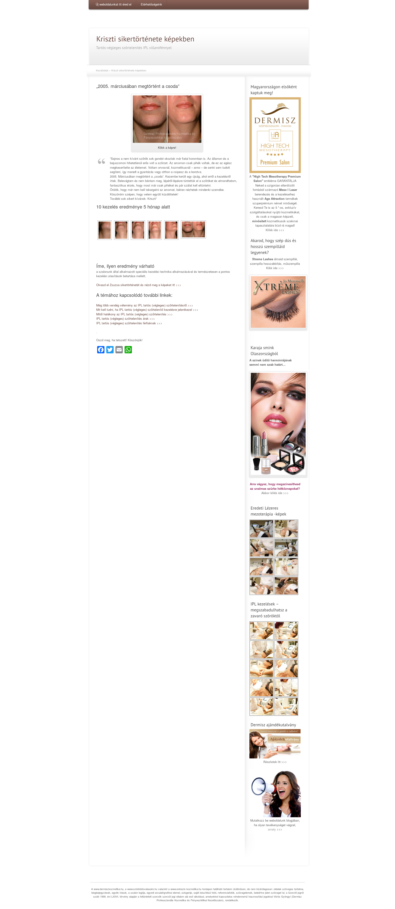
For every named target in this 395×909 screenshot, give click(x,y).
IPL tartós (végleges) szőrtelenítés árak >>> (125, 318)
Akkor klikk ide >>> (275, 493)
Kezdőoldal (102, 70)
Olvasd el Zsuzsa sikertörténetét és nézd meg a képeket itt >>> (138, 285)
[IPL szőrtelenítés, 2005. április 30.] (138, 230)
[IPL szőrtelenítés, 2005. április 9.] (121, 230)
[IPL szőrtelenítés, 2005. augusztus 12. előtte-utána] (193, 229)
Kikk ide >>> (275, 268)
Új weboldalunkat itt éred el (113, 4)
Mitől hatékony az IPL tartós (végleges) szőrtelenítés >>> (134, 314)
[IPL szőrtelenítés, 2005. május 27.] (155, 230)
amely (275, 829)
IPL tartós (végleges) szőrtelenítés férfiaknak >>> (129, 323)
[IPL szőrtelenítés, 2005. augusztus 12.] (171, 230)
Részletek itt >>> (275, 762)
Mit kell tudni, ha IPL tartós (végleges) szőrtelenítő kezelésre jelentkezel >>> (147, 309)
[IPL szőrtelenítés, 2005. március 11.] (105, 230)
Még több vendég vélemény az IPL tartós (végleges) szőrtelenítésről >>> (144, 305)
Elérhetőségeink (151, 4)
